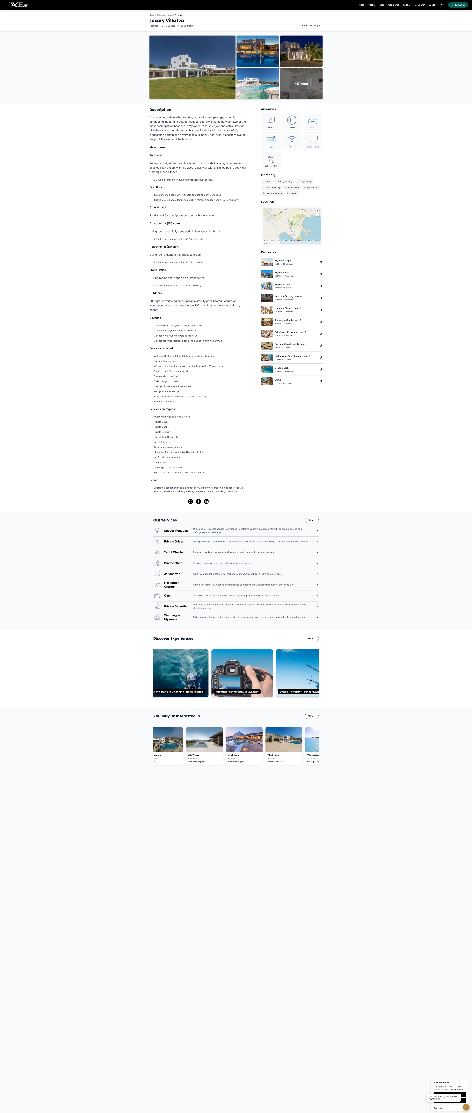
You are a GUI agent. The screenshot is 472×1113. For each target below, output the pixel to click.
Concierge (393, 5)
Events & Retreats (274, 193)
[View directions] (321, 262)
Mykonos (161, 15)
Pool (268, 181)
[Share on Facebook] (198, 501)
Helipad (293, 193)
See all (312, 520)
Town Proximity (273, 187)
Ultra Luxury (313, 187)
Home (151, 15)
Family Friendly (285, 181)
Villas (361, 5)
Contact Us (459, 5)
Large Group (306, 181)
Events (407, 5)
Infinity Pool (293, 187)
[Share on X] (190, 501)
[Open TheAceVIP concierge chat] (466, 1107)
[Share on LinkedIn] (206, 501)
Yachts (372, 5)
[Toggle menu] (5, 4)
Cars (381, 5)
